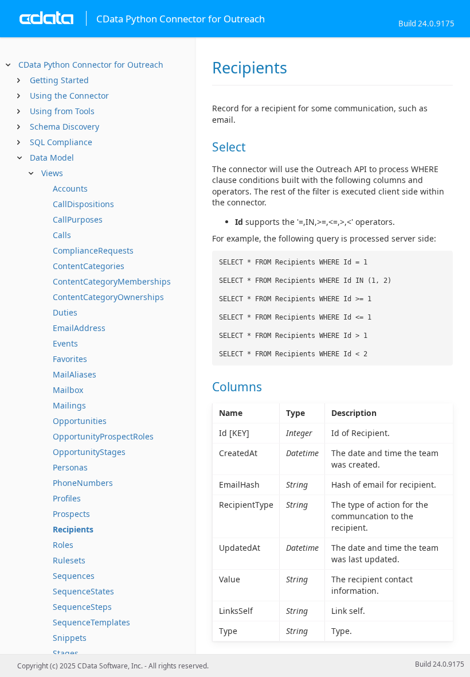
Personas (70, 467)
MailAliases (74, 374)
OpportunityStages (89, 451)
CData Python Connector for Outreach (90, 64)
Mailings (69, 405)
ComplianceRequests (93, 250)
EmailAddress (79, 327)
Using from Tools (62, 111)
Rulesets (69, 560)
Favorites (70, 358)
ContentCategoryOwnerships (108, 296)
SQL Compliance (61, 142)
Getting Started (59, 80)
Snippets (70, 637)
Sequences (74, 575)
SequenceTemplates (91, 622)
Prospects (71, 513)
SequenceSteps (82, 606)
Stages (66, 653)
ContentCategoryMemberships (112, 281)
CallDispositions (83, 204)
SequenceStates (83, 591)
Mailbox (68, 389)
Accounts (70, 188)
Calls (62, 234)
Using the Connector (69, 95)
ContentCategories (88, 265)
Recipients (73, 529)
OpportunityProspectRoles (103, 436)
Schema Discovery (64, 126)
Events (65, 343)
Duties (65, 312)
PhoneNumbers (83, 482)
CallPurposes (78, 219)
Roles (63, 544)
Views (52, 173)
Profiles (67, 498)
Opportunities (80, 420)
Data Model (52, 157)
